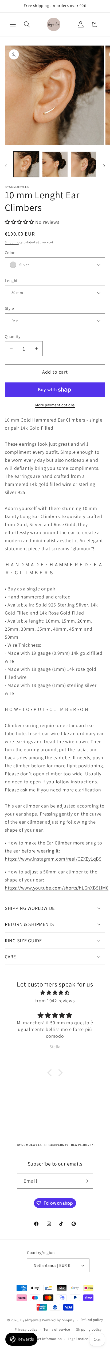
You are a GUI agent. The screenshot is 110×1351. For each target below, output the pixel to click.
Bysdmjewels (30, 1320)
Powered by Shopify (58, 1320)
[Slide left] (6, 166)
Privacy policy (26, 1329)
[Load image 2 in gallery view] (55, 164)
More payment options (55, 404)
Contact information (45, 1339)
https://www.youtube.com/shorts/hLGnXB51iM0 (56, 888)
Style (9, 308)
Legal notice (78, 1339)
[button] (13, 24)
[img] (55, 993)
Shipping (12, 242)
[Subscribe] (86, 1181)
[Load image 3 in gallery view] (84, 164)
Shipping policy (89, 1329)
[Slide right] (104, 166)
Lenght (11, 280)
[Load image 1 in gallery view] (26, 164)
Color (9, 252)
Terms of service (57, 1329)
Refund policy (92, 1319)
